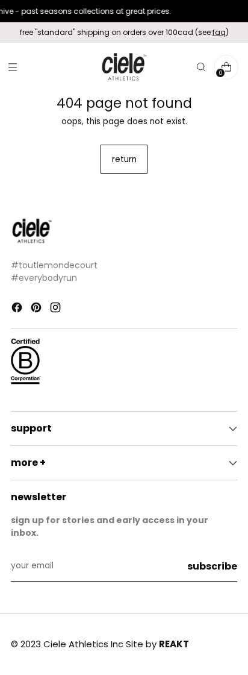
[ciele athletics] (124, 66)
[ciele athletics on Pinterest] (37, 309)
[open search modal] (200, 67)
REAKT (174, 644)
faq (219, 32)
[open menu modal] (12, 67)
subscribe (212, 566)
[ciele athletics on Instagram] (56, 309)
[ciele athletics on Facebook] (18, 309)
